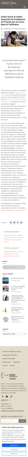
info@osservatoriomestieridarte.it (12, 411)
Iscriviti (22, 421)
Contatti (4, 365)
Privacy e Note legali (8, 358)
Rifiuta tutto (14, 453)
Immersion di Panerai (17, 278)
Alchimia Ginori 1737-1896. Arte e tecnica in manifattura (18, 318)
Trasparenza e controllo (9, 355)
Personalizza (14, 449)
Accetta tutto (14, 445)
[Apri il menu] (25, 7)
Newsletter (16, 362)
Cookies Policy (17, 434)
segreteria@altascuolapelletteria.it (13, 210)
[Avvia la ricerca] (4, 267)
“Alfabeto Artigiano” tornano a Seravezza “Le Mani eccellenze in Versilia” (13, 254)
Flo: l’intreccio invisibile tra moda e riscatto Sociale (18, 288)
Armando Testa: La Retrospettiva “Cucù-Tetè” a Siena (17, 309)
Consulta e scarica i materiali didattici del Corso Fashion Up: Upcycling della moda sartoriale (18, 299)
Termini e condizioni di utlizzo (11, 351)
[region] (14, 441)
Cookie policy (6, 362)
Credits (12, 365)
